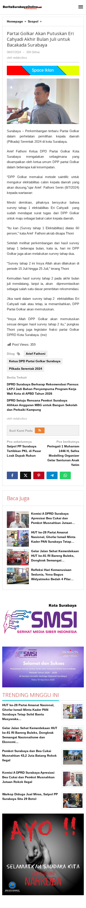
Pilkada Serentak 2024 (25, 368)
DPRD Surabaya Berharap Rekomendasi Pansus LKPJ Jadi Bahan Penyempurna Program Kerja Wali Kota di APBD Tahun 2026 (43, 389)
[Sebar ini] (12, 475)
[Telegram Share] (52, 475)
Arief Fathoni (35, 353)
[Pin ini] (38, 475)
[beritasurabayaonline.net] (22, 7)
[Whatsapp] (65, 475)
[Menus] (81, 7)
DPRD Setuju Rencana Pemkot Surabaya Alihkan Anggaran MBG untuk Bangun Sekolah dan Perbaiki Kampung (42, 405)
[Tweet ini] (25, 475)
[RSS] (40, 430)
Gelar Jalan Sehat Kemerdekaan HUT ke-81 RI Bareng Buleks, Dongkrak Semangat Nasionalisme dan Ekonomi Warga (55, 560)
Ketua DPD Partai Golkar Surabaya (34, 361)
